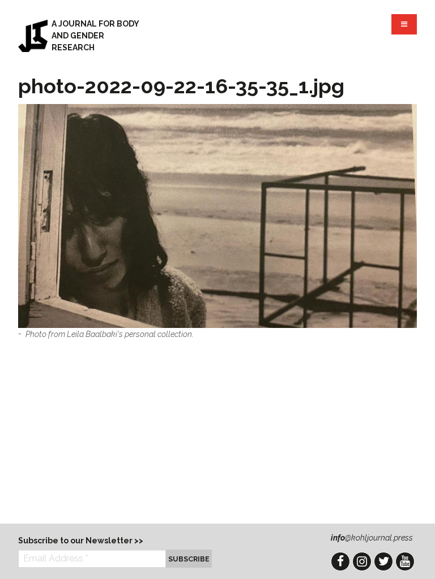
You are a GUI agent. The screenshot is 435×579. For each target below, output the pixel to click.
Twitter (383, 561)
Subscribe (189, 559)
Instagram (362, 561)
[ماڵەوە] (33, 35)
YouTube (405, 561)
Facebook (340, 561)
